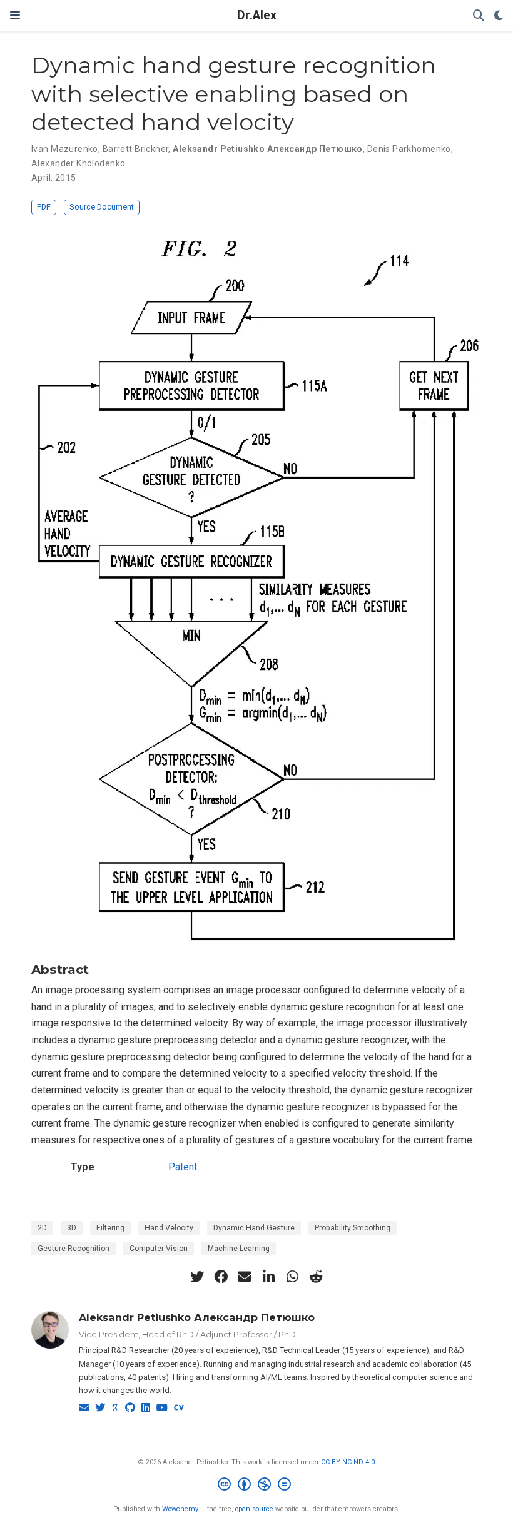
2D (42, 1228)
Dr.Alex (257, 15)
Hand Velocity (169, 1228)
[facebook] (220, 1276)
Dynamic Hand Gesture (254, 1228)
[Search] (478, 16)
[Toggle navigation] (15, 15)
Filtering (110, 1228)
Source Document (101, 206)
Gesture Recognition (73, 1248)
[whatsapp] (292, 1276)
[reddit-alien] (316, 1276)
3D (71, 1228)
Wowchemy (180, 1509)
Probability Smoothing (352, 1228)
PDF (44, 206)
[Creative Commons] (257, 1486)
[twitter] (197, 1276)
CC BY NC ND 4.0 (348, 1462)
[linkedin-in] (268, 1276)
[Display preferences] (498, 16)
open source (254, 1509)
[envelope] (244, 1276)
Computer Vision (159, 1248)
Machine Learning (239, 1248)
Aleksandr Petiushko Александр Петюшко (197, 1317)
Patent (182, 1167)
